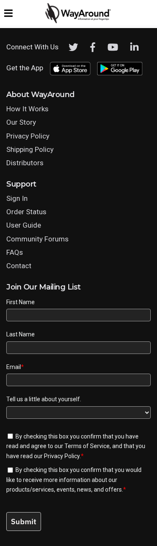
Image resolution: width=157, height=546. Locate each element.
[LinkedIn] (134, 47)
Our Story (21, 122)
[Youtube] (112, 47)
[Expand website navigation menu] (8, 13)
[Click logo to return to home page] (79, 21)
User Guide (23, 225)
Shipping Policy (30, 149)
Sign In (17, 198)
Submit (23, 521)
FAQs (14, 252)
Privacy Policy (27, 136)
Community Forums (37, 239)
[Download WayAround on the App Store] (70, 68)
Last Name (20, 334)
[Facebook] (93, 47)
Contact (18, 265)
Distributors (25, 163)
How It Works (27, 109)
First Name (20, 302)
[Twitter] (73, 47)
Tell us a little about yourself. (43, 399)
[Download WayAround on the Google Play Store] (119, 68)
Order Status (26, 212)
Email (15, 367)
